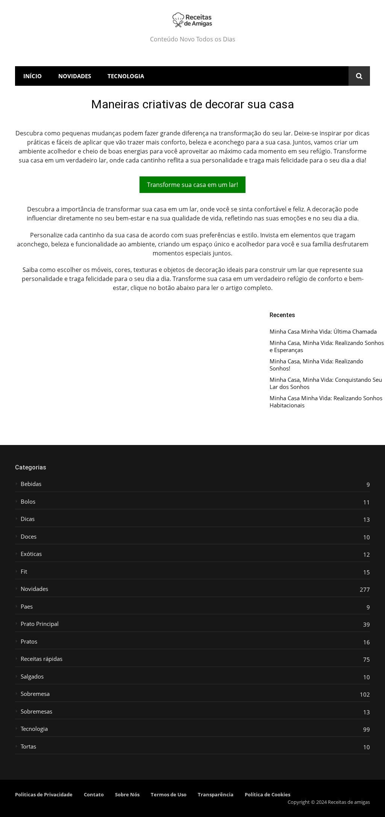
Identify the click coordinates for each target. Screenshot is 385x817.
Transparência (215, 794)
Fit (24, 571)
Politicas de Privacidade (44, 794)
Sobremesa (35, 693)
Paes (27, 606)
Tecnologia (126, 76)
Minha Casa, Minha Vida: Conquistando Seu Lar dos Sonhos (326, 383)
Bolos (28, 501)
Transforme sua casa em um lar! (192, 185)
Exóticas (31, 553)
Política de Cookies (267, 794)
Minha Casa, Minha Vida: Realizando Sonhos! (316, 365)
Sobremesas (36, 711)
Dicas (28, 518)
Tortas (28, 746)
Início (32, 76)
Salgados (32, 676)
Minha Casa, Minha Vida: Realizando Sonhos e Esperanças (327, 346)
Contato (94, 794)
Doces (28, 536)
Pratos (29, 641)
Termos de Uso (168, 794)
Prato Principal (40, 623)
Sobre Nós (127, 794)
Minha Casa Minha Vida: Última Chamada (323, 331)
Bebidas (31, 483)
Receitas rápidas (41, 658)
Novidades (74, 76)
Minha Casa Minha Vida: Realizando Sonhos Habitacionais (326, 402)
